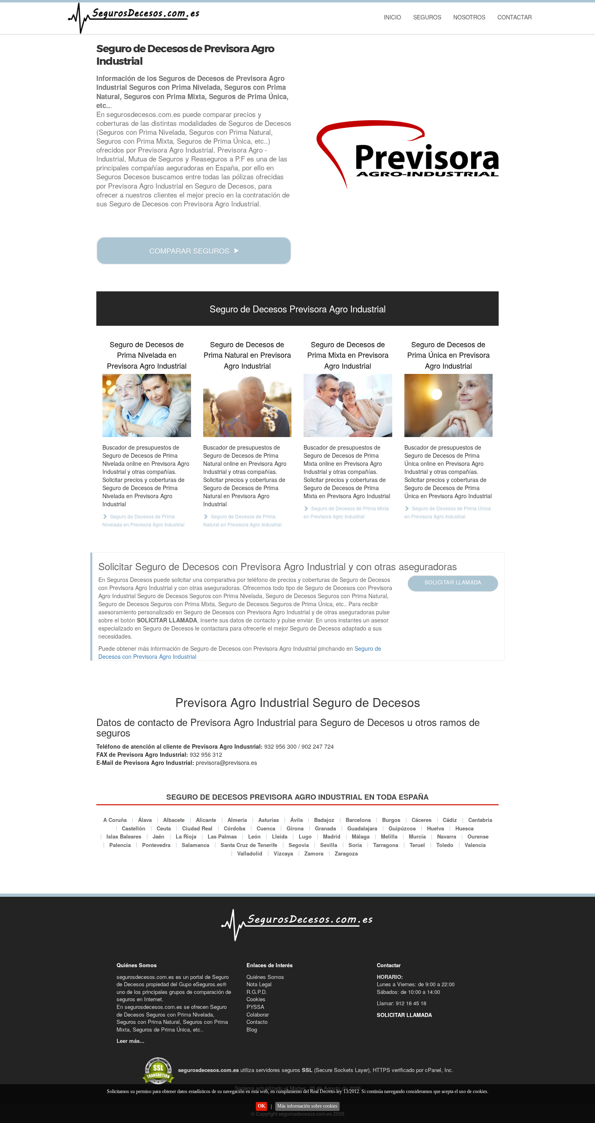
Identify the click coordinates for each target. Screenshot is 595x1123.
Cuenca (266, 828)
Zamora (313, 853)
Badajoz (324, 820)
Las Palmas (222, 836)
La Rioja (186, 836)
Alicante (206, 820)
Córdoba (234, 828)
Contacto (257, 1021)
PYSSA (255, 1006)
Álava (145, 820)
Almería (237, 820)
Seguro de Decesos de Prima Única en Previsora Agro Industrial (448, 355)
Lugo (305, 836)
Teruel (417, 845)
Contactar (514, 17)
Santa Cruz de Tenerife (249, 845)
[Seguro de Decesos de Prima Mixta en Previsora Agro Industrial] (348, 405)
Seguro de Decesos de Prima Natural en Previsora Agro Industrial (247, 355)
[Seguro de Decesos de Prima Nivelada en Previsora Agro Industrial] (146, 405)
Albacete (174, 820)
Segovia (299, 845)
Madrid (331, 836)
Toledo (444, 845)
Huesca (464, 828)
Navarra (446, 836)
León (254, 836)
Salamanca (195, 845)
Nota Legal (259, 984)
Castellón (133, 828)
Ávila (296, 820)
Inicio (392, 17)
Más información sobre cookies (307, 1106)
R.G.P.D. (256, 992)
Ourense (478, 836)
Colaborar (257, 1014)
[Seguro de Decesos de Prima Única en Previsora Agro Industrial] (448, 405)
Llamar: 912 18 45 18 (401, 1003)
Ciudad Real (197, 828)
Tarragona (385, 845)
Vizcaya (283, 853)
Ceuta (164, 828)
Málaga (361, 836)
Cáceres (421, 820)
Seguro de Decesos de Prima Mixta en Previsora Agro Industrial (348, 355)
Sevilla (328, 845)
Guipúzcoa (402, 828)
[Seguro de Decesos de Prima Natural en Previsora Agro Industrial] (247, 405)
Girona (295, 828)
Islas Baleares (123, 836)
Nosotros (469, 17)
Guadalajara (362, 828)
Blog (251, 1029)
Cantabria (480, 820)
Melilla (389, 836)
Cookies (256, 999)
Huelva (435, 828)
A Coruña (115, 820)
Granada (325, 828)
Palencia (120, 845)
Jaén (158, 836)
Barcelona (358, 820)
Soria (355, 845)
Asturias (268, 820)
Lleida (279, 836)
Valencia (475, 845)
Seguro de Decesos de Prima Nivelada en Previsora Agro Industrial (147, 355)
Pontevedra (156, 845)
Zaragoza (346, 853)
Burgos (391, 820)
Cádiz (450, 820)
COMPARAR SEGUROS (189, 250)
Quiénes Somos (265, 977)
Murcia (417, 836)
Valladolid (249, 853)
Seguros (427, 17)
